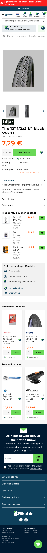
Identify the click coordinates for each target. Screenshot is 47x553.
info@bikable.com (8, 533)
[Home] (4, 36)
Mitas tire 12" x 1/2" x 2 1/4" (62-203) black (32, 339)
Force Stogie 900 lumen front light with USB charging (33, 397)
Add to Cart (24, 152)
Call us (11, 288)
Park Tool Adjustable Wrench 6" (7, 396)
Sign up (38, 458)
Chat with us (14, 293)
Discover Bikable (10, 484)
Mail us (19, 288)
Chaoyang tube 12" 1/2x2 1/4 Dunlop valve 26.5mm (9, 340)
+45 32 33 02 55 (6, 531)
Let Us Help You (10, 477)
